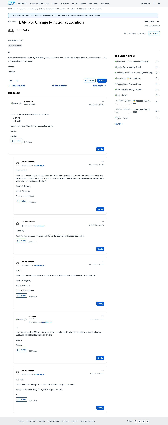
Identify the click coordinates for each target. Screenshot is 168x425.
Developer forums (68, 15)
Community (22, 3)
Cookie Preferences (87, 421)
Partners (75, 3)
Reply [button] (102, 80)
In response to (34, 165)
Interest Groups (32, 9)
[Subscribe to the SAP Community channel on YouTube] (143, 421)
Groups (54, 3)
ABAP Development (15, 46)
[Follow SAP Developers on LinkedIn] (148, 421)
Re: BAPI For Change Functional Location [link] (89, 9)
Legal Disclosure (53, 421)
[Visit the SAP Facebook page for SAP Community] (135, 421)
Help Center (93, 3)
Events (83, 3)
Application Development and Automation (52, 9)
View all (118, 124)
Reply (100, 149)
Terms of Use (31, 421)
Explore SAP (145, 3)
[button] (150, 33)
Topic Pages (105, 3)
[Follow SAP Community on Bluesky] (139, 421)
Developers (64, 3)
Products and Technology (39, 3)
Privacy (21, 421)
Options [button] (157, 21)
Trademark (65, 421)
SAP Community (13, 9)
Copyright (41, 421)
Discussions (71, 9)
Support (75, 421)
